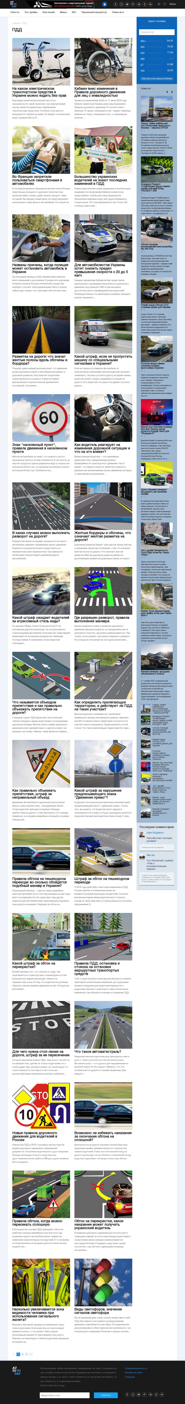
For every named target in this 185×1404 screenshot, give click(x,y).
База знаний (49, 12)
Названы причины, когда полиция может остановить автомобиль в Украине (40, 269)
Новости (15, 12)
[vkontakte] (150, 4)
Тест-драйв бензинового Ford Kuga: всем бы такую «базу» (155, 552)
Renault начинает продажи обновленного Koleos (155, 673)
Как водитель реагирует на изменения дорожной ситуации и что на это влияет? (102, 448)
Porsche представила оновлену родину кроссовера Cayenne (152, 366)
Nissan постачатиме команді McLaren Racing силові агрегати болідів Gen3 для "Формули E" (156, 430)
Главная (16, 23)
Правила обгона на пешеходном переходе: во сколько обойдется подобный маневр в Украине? (39, 882)
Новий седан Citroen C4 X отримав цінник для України (155, 306)
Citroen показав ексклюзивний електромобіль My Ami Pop (157, 247)
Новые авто (118, 12)
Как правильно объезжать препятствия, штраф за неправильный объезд (34, 794)
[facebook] (115, 4)
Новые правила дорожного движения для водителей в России (34, 1137)
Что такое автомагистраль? (97, 1051)
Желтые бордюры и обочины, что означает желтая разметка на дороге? (102, 537)
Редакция (130, 1377)
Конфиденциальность (136, 1369)
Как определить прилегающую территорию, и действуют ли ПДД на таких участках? (103, 706)
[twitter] (127, 4)
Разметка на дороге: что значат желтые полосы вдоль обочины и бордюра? (39, 360)
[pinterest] (133, 4)
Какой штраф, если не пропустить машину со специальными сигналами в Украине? (103, 360)
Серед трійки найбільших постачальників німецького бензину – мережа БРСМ (155, 126)
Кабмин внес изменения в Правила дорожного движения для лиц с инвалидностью (99, 92)
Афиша (63, 12)
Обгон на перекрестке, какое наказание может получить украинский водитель (98, 1225)
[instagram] (121, 4)
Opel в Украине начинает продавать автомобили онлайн (154, 492)
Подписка (106, 1395)
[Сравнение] (159, 4)
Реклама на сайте (134, 1373)
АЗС (74, 12)
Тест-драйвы (30, 12)
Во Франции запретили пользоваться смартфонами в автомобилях (37, 180)
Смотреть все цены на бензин (157, 79)
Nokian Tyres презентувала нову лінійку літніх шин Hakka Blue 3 (156, 613)
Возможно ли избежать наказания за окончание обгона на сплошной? (103, 1137)
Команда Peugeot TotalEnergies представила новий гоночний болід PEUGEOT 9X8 (155, 187)
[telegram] (139, 4)
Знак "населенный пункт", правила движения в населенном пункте (39, 448)
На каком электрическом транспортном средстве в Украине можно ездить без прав (39, 92)
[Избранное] (165, 4)
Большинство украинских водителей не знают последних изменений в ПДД (100, 180)
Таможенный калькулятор (94, 12)
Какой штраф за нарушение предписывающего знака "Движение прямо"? (97, 794)
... (157, 881)
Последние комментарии (156, 827)
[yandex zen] (144, 4)
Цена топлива (156, 21)
